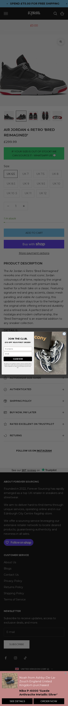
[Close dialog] (64, 333)
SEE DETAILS (17, 701)
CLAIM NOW (18, 359)
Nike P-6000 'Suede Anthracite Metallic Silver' (38, 692)
